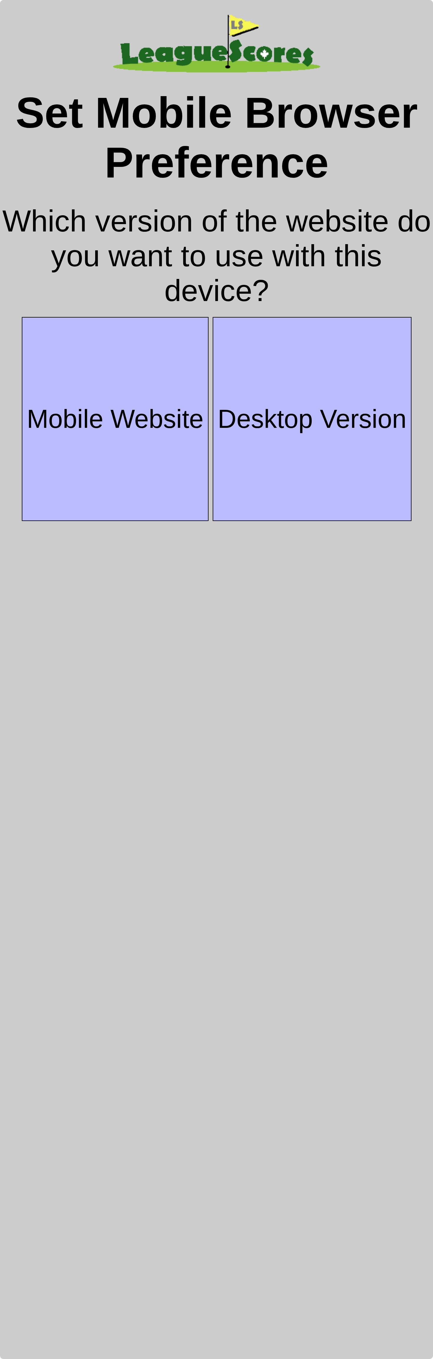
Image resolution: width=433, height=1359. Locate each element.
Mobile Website (115, 418)
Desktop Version (312, 418)
